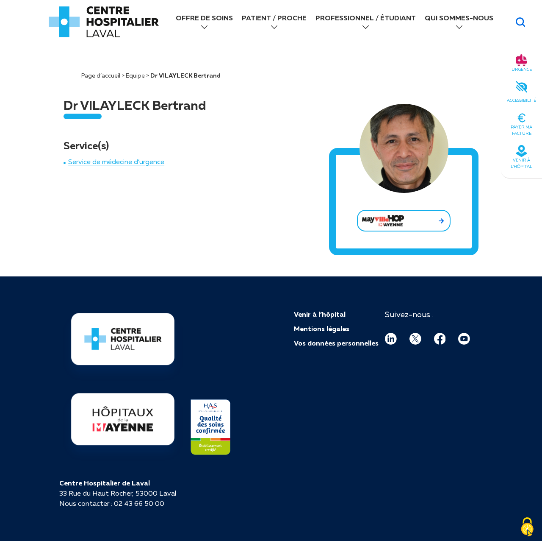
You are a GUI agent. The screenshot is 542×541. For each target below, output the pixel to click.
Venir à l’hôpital (320, 314)
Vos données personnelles (336, 343)
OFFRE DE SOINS (204, 18)
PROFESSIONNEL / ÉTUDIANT (365, 18)
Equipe (135, 75)
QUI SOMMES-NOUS (459, 18)
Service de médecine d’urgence (116, 161)
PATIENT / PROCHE (274, 18)
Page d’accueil (100, 75)
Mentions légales (321, 328)
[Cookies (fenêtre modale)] (527, 527)
